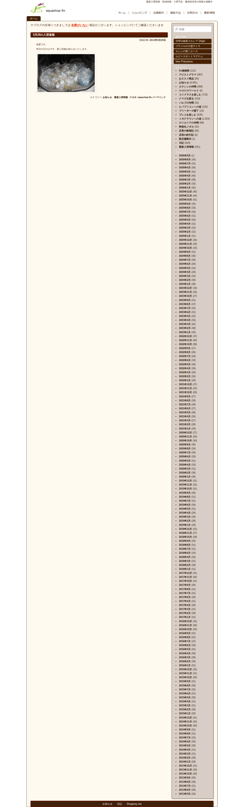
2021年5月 (185, 412)
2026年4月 (185, 175)
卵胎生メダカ (186, 126)
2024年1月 (185, 284)
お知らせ (107, 97)
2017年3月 (185, 609)
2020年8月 (185, 448)
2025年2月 (185, 231)
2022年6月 (185, 360)
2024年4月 (185, 272)
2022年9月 (185, 348)
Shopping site (134, 803)
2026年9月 (185, 155)
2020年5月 (185, 460)
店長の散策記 (186, 130)
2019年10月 (185, 488)
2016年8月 (185, 637)
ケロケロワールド (189, 90)
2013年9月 (185, 777)
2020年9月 (185, 444)
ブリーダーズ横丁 (189, 110)
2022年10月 (185, 344)
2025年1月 (185, 235)
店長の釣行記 (186, 134)
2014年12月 (185, 717)
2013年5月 (185, 793)
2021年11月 (185, 388)
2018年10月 (185, 536)
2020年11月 (185, 436)
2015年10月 (185, 677)
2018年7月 (185, 548)
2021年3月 (185, 420)
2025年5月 (185, 219)
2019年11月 (185, 484)
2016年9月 (185, 633)
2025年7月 (185, 211)
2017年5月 (185, 601)
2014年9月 (185, 729)
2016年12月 (185, 621)
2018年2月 (185, 565)
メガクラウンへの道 (190, 118)
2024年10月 (185, 247)
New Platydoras (184, 61)
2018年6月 (185, 552)
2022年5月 (185, 364)
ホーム (33, 18)
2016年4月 (185, 653)
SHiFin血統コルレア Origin (190, 41)
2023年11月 (185, 292)
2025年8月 (185, 207)
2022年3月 (185, 372)
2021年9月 (185, 396)
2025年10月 (185, 199)
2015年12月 (185, 669)
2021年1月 (185, 428)
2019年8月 (185, 496)
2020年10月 (185, 440)
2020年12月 (185, 432)
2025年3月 (185, 227)
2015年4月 (185, 701)
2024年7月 (185, 259)
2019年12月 (185, 480)
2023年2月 (185, 328)
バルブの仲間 (186, 102)
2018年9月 (185, 540)
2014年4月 (185, 749)
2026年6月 (185, 167)
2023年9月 (185, 300)
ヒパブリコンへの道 (190, 106)
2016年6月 (185, 645)
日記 (181, 142)
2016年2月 (185, 661)
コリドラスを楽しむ (190, 94)
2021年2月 (185, 424)
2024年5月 (185, 268)
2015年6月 (185, 693)
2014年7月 (185, 737)
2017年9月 (185, 585)
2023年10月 (185, 296)
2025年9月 (185, 203)
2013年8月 (185, 781)
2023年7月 (185, 308)
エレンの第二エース (187, 51)
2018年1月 (185, 569)
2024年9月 (185, 251)
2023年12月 (185, 288)
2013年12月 (185, 765)
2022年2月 (185, 376)
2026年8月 (185, 159)
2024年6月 (185, 263)
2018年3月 (185, 561)
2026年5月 (185, 171)
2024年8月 (185, 255)
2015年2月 (185, 709)
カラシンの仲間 (187, 86)
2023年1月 (185, 332)
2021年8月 (185, 400)
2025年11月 (185, 195)
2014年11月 (185, 721)
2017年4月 (185, 605)
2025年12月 (185, 191)
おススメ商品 (186, 78)
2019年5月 (185, 508)
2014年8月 (185, 733)
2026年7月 (185, 163)
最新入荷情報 (121, 97)
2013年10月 (185, 773)
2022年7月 (185, 356)
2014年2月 (185, 757)
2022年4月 (185, 368)
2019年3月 (185, 516)
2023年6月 (185, 312)
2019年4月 (185, 512)
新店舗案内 (185, 138)
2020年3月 (185, 468)
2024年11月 (185, 243)
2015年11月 (185, 673)
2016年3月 (185, 657)
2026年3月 (185, 179)
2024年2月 (185, 280)
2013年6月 (185, 789)
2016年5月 (185, 649)
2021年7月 (185, 404)
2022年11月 (185, 340)
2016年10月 (185, 629)
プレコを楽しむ (187, 114)
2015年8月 (185, 685)
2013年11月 (185, 769)
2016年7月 (185, 641)
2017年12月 (185, 573)
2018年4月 (185, 557)
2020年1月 (185, 476)
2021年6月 (185, 408)
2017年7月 (185, 593)
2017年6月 (185, 597)
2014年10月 (185, 725)
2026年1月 (185, 187)
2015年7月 (185, 689)
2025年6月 (185, 215)
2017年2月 (185, 613)
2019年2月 (185, 520)
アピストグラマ (187, 74)
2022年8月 (185, 352)
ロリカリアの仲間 (189, 122)
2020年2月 (185, 472)
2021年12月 (185, 384)
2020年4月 (185, 464)
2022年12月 (185, 336)
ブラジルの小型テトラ (188, 46)
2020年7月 (185, 452)
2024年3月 (185, 276)
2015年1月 (185, 713)
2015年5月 (185, 697)
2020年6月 (185, 456)
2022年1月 (185, 380)
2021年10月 (185, 392)
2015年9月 (185, 681)
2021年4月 (185, 416)
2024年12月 (185, 239)
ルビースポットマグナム (189, 56)
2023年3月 (185, 324)
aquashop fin (145, 97)
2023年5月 (185, 316)
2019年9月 (185, 492)
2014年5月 (185, 745)
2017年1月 (185, 617)
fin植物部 (184, 70)
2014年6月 (185, 741)
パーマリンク (159, 97)
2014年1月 (185, 761)
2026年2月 (185, 183)
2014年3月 (185, 753)
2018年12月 (185, 528)
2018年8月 (185, 544)
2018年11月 (185, 532)
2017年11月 (185, 577)
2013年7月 (185, 785)
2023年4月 (185, 320)
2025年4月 (185, 223)
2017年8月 (185, 589)
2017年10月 (185, 581)
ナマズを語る (186, 98)
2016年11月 (185, 625)
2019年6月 (185, 504)
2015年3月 (185, 705)
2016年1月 (185, 665)
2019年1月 (185, 524)
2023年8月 (185, 304)
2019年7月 (185, 500)
